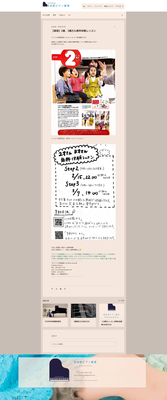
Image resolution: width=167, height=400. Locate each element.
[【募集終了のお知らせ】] (83, 311)
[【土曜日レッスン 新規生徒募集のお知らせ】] (111, 311)
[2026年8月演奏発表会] (55, 311)
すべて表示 (121, 300)
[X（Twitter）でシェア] (56, 289)
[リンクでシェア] (65, 289)
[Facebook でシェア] (52, 289)
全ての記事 (46, 15)
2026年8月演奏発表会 (53, 321)
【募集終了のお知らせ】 (81, 321)
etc (69, 15)
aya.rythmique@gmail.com (84, 375)
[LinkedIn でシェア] (60, 289)
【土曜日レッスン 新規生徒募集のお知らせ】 (111, 323)
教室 (54, 15)
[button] (122, 15)
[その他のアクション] (115, 27)
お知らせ (62, 15)
